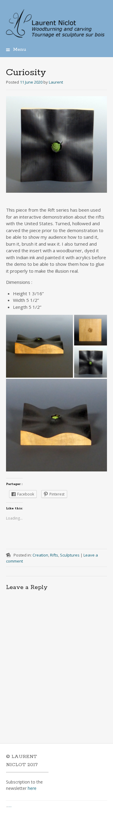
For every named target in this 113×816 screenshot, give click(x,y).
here (32, 788)
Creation (40, 555)
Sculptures (70, 555)
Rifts (54, 555)
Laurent (56, 82)
